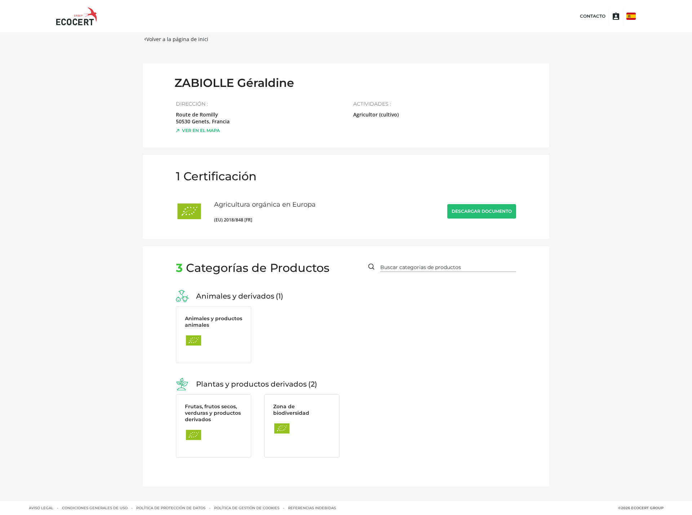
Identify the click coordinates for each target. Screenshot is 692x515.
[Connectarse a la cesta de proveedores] (616, 16)
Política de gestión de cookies (246, 508)
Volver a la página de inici (177, 39)
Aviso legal (41, 508)
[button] (631, 16)
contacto (593, 16)
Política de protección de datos (170, 508)
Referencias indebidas (312, 508)
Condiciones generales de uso (95, 508)
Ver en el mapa (201, 130)
